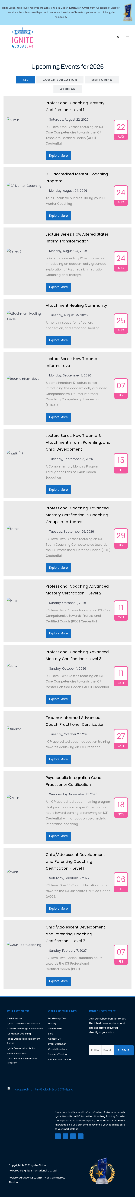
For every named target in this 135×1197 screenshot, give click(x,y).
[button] (118, 37)
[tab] (25, 79)
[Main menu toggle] (128, 37)
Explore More (58, 156)
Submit (123, 1050)
